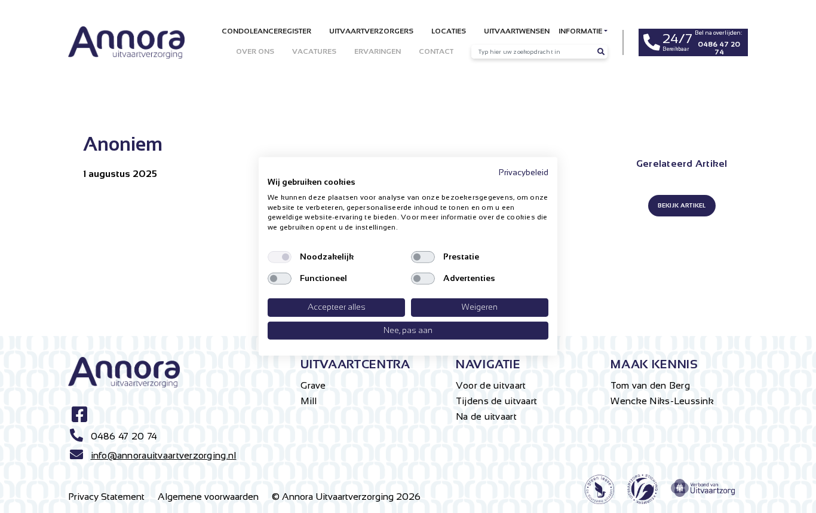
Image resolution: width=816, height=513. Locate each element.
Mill (308, 401)
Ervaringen (377, 51)
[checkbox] (280, 257)
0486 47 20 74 (124, 436)
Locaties (448, 31)
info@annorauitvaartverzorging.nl (164, 455)
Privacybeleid (523, 172)
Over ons (255, 51)
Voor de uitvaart (491, 385)
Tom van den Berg (650, 385)
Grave (313, 385)
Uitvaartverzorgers (371, 31)
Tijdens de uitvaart (496, 401)
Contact (436, 51)
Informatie (580, 31)
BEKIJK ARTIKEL (682, 205)
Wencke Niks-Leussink (662, 401)
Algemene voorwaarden (208, 496)
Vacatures (314, 51)
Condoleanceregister (266, 31)
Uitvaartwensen (517, 31)
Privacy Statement (106, 496)
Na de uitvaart (486, 416)
